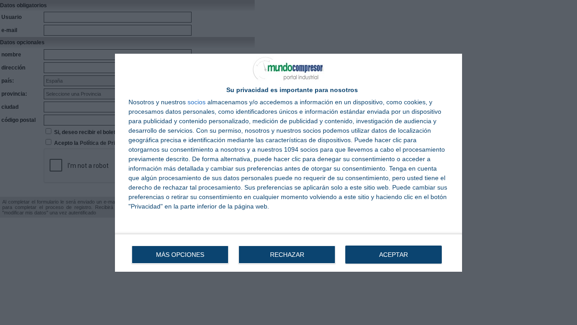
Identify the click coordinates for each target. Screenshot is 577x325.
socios (197, 102)
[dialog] (288, 163)
